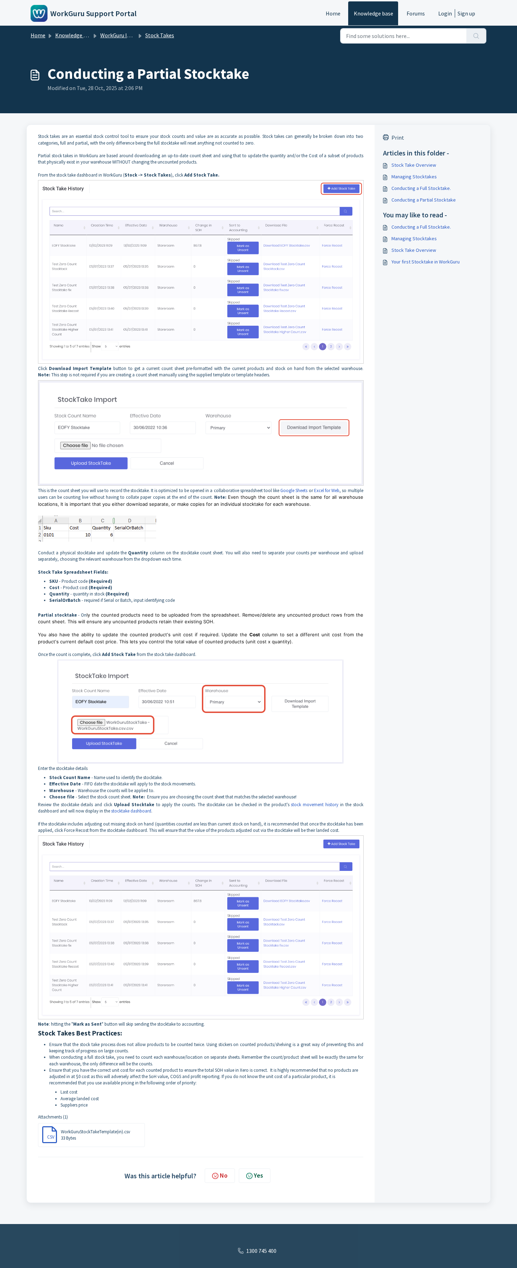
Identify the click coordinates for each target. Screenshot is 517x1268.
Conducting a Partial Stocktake (423, 200)
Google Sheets (294, 490)
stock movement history (314, 805)
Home (333, 13)
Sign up (466, 13)
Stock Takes (159, 35)
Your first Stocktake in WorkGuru (425, 262)
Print (397, 137)
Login (445, 13)
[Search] (476, 36)
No (224, 1175)
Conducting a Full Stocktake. (421, 188)
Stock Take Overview (413, 165)
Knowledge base (373, 13)
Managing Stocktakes (414, 176)
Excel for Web (326, 490)
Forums (416, 13)
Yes (258, 1175)
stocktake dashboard (131, 811)
